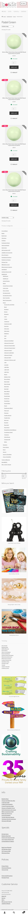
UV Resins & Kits (5, 668)
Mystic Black (7, 379)
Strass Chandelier (7, 457)
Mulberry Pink (7, 377)
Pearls (14, 16)
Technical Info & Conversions (9, 819)
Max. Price (24, 478)
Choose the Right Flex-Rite (8, 800)
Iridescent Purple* (8, 355)
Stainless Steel (5, 663)
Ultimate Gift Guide (6, 821)
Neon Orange (7, 384)
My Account (4, 912)
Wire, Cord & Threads (6, 464)
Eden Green (6, 331)
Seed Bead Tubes (5, 661)
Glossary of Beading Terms (8, 808)
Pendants (5, 445)
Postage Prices (5, 877)
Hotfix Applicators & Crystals (9, 810)
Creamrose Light (8, 324)
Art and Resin (5, 231)
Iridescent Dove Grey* (9, 343)
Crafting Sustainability (7, 804)
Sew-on (4, 452)
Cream (5, 319)
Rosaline (6, 422)
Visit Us (3, 898)
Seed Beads (4, 269)
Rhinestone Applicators (7, 657)
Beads (3, 233)
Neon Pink (6, 386)
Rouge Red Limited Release (10, 430)
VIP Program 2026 (6, 851)
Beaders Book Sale (6, 836)
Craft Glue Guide (5, 802)
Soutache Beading (6, 815)
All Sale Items (5, 834)
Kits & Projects (5, 255)
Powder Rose (7, 418)
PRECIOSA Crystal (5, 264)
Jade (5, 362)
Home (4, 16)
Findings (4, 240)
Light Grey (6, 372)
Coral (5, 316)
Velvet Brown (7, 437)
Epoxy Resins (4, 650)
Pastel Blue (6, 393)
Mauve (5, 374)
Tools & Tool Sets (6, 666)
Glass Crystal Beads (6, 652)
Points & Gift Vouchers (7, 875)
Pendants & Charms (6, 260)
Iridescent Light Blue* (9, 352)
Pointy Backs (6, 447)
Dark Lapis (6, 328)
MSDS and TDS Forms (7, 813)
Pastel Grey (6, 398)
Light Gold (6, 369)
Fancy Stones (6, 290)
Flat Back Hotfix (6, 293)
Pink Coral (6, 410)
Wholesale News (6, 853)
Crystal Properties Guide (8, 806)
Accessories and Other (9, 304)
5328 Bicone (5, 278)
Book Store (4, 235)
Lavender (6, 365)
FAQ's (3, 900)
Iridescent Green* (8, 350)
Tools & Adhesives (6, 459)
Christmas (4, 238)
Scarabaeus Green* (8, 432)
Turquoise (6, 434)
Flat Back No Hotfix (7, 295)
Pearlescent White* (8, 408)
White (5, 442)
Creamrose (6, 321)
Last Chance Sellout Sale (8, 839)
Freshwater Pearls (6, 243)
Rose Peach (6, 427)
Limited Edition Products (8, 841)
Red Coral (6, 420)
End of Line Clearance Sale (8, 837)
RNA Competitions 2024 (7, 811)
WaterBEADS (4, 462)
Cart (21, 911)
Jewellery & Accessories (7, 252)
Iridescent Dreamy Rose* (9, 348)
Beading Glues (5, 647)
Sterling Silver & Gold (6, 272)
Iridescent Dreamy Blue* (9, 345)
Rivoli (4, 449)
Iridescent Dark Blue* (9, 340)
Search (14, 912)
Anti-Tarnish (4, 645)
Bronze (5, 312)
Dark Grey (6, 326)
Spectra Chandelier (7, 454)
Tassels (3, 665)
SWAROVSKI (9, 16)
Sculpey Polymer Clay (6, 660)
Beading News (5, 799)
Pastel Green (7, 396)
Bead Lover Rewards (6, 847)
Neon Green (6, 381)
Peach (5, 406)
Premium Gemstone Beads (7, 655)
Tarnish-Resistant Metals (8, 817)
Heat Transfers (6, 298)
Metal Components (7, 300)
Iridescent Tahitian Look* (10, 360)
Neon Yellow (7, 391)
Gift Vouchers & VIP (6, 250)
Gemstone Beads (5, 245)
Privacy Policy (5, 866)
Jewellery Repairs (6, 903)
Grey (5, 338)
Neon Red (6, 389)
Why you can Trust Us (7, 901)
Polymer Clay (4, 262)
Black (5, 307)
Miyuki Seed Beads (6, 653)
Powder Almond (7, 415)
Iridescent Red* (7, 357)
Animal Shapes (6, 281)
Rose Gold (6, 425)
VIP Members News (6, 849)
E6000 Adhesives (5, 649)
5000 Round (5, 276)
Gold (5, 336)
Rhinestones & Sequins (7, 267)
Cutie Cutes (5, 288)
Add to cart (14, 67)
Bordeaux (6, 309)
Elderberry (6, 333)
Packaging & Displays (6, 257)
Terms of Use (5, 869)
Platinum (6, 413)
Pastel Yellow (7, 403)
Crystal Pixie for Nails (8, 286)
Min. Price (3, 478)
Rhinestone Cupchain (6, 658)
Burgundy (6, 314)
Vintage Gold (7, 439)
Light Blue (6, 367)
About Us (4, 896)
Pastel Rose (6, 401)
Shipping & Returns (6, 868)
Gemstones (4, 247)
